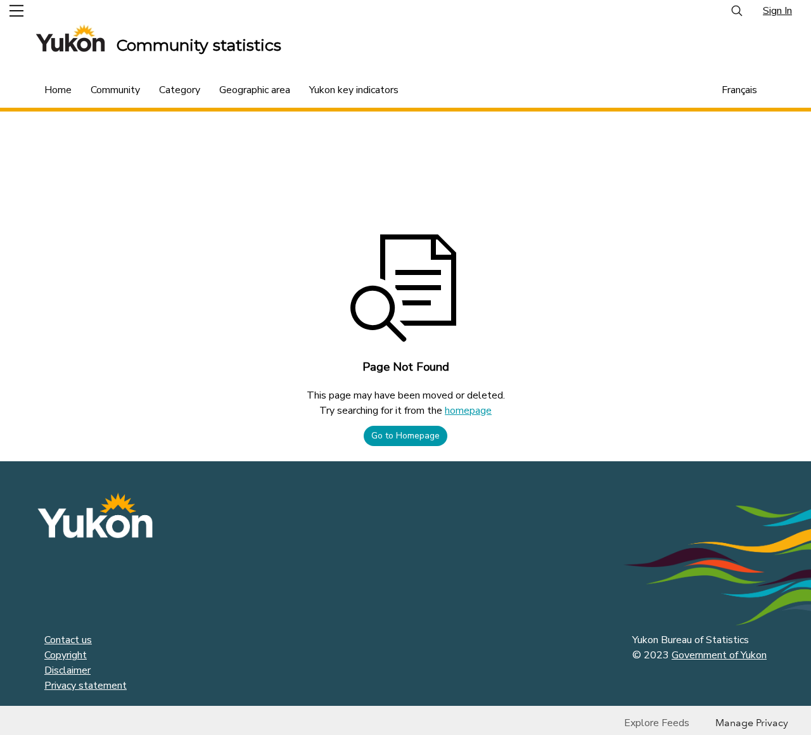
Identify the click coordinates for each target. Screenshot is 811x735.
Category (179, 90)
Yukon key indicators (354, 90)
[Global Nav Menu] (16, 11)
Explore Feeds (656, 723)
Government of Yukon (719, 655)
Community (115, 90)
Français (739, 90)
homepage (468, 411)
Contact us (68, 640)
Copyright (65, 655)
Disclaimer (67, 670)
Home (58, 90)
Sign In (777, 11)
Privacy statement (85, 686)
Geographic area (254, 90)
